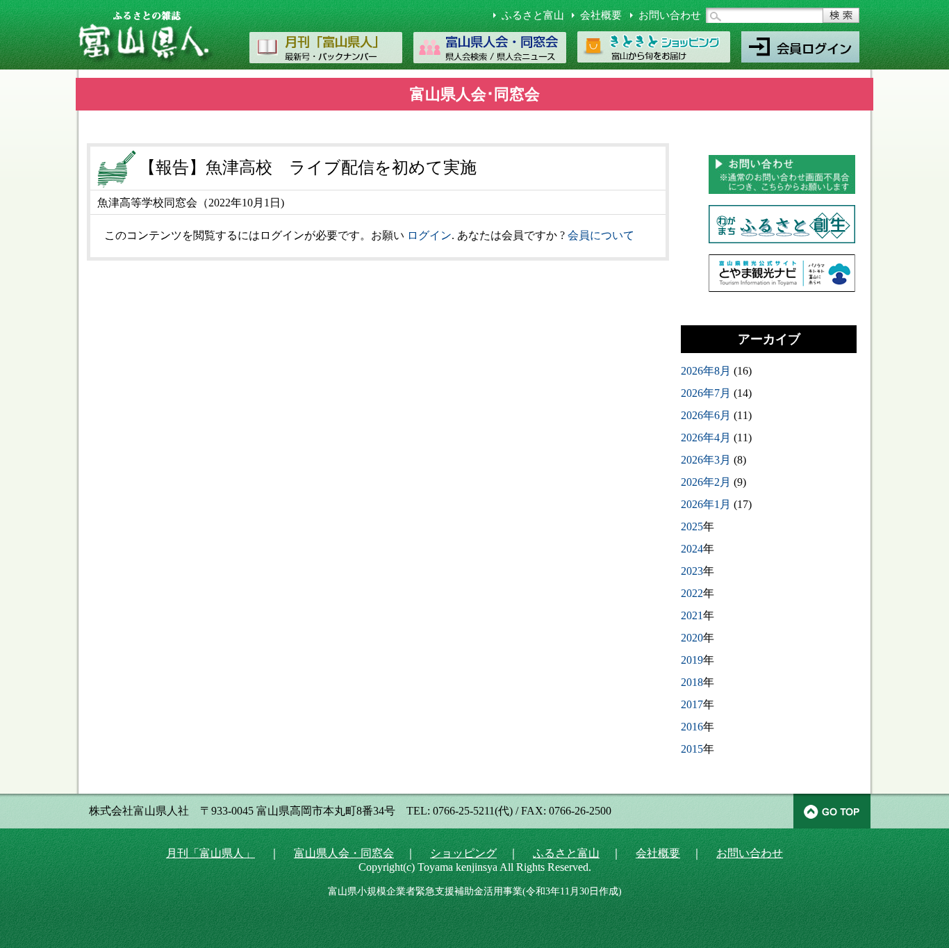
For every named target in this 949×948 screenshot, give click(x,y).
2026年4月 (706, 437)
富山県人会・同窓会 (344, 853)
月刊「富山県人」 (210, 853)
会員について (601, 235)
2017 (692, 704)
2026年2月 (706, 482)
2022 (692, 593)
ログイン (429, 235)
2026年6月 (706, 415)
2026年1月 (706, 504)
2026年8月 (706, 371)
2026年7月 (706, 393)
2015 (692, 749)
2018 (692, 682)
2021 (692, 615)
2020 (692, 638)
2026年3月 (706, 460)
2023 (692, 571)
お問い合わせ (669, 15)
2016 (692, 727)
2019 (692, 660)
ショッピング (463, 853)
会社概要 (601, 15)
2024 (692, 549)
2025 (692, 526)
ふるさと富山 (533, 15)
